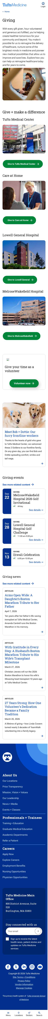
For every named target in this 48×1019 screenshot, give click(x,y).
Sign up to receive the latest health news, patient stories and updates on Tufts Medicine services (26, 944)
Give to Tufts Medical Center (21, 164)
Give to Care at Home (18, 220)
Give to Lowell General (19, 279)
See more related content (16, 484)
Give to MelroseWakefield (20, 336)
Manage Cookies (24, 988)
